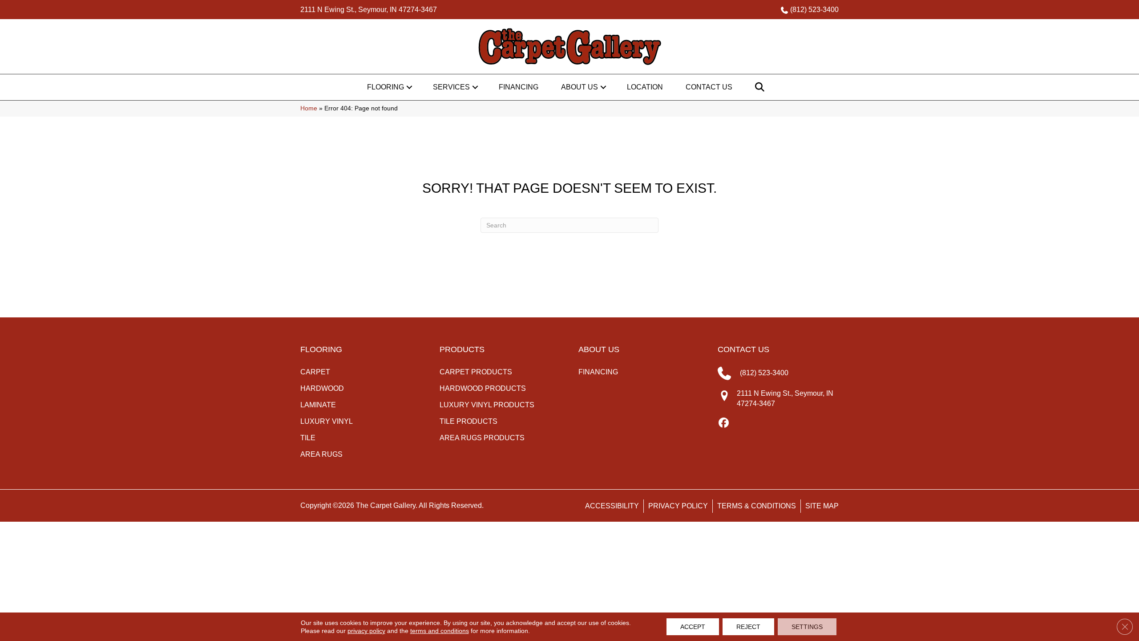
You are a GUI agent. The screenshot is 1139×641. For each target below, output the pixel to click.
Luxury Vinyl (326, 421)
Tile (307, 438)
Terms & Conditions (756, 506)
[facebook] (724, 423)
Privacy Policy (678, 506)
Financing (518, 87)
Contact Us (709, 87)
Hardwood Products (483, 388)
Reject (748, 626)
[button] (409, 87)
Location (645, 87)
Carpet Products (476, 372)
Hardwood (322, 388)
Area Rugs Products (482, 438)
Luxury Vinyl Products (487, 405)
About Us (579, 87)
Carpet (315, 372)
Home (308, 108)
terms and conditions (439, 630)
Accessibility (612, 506)
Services (451, 87)
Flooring (385, 87)
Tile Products (468, 421)
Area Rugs (321, 454)
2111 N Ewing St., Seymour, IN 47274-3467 (368, 9)
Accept (692, 626)
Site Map (822, 506)
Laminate (318, 405)
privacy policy (366, 630)
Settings (807, 626)
